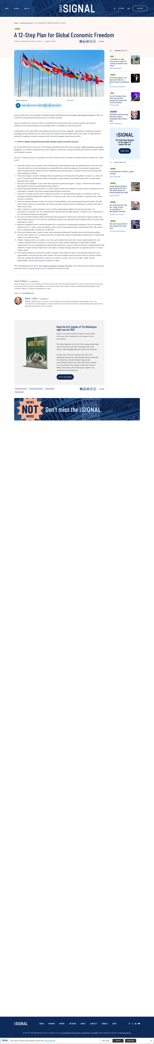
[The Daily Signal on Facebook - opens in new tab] (129, 1023)
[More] (94, 388)
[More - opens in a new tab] (94, 41)
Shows (62, 1024)
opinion (113, 74)
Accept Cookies (130, 1040)
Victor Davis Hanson (117, 87)
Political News (19, 392)
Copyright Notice (66, 1033)
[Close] (151, 1041)
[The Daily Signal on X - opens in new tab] (132, 1023)
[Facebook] (81, 388)
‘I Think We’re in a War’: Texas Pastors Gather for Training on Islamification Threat (118, 62)
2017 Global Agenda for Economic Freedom (55, 266)
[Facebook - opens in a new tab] (80, 41)
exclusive (113, 111)
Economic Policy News (36, 389)
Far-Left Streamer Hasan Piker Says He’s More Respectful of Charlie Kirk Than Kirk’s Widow (118, 99)
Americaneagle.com (125, 1033)
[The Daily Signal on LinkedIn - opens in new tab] (136, 1024)
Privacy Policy (76, 1033)
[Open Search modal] (114, 8)
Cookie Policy (85, 1033)
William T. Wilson (35, 41)
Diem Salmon (114, 195)
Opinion (16, 8)
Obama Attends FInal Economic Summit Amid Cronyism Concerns (51, 142)
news (112, 56)
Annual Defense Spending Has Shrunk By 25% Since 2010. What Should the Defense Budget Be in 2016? (119, 189)
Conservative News (26, 23)
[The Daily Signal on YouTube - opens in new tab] (139, 1023)
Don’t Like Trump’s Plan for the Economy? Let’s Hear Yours (119, 226)
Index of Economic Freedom (83, 115)
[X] (91, 388)
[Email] (87, 388)
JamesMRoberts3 (28, 293)
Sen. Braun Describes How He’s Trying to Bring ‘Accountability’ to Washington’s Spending (118, 208)
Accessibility (94, 1033)
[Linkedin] (84, 388)
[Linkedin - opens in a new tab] (84, 41)
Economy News (49, 389)
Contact (93, 1024)
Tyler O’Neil (114, 105)
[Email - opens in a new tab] (87, 41)
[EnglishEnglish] (128, 8)
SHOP (114, 1024)
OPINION (113, 168)
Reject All (118, 1040)
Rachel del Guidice (117, 214)
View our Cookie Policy (50, 1040)
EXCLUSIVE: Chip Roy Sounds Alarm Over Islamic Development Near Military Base (119, 117)
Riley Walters (115, 177)
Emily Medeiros (115, 68)
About (83, 1024)
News (6, 8)
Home (16, 23)
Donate (105, 1024)
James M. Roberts (20, 41)
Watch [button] (27, 8)
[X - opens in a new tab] (91, 41)
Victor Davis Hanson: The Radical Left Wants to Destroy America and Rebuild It (119, 81)
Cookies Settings (105, 1040)
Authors (72, 1024)
